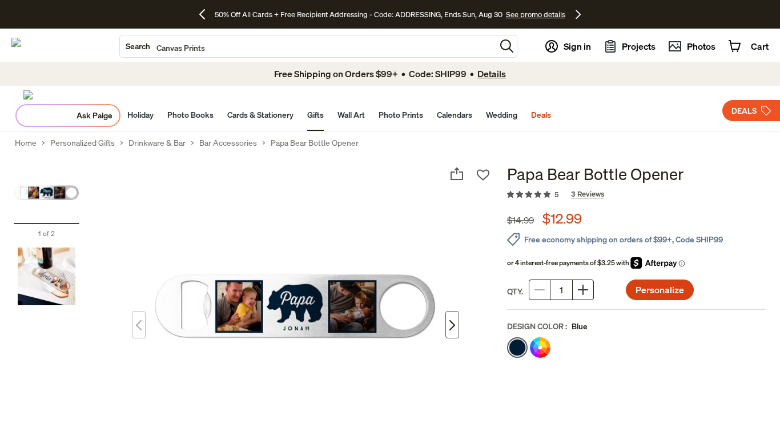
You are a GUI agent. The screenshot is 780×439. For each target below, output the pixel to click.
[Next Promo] (578, 14)
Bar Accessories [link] (228, 143)
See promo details (535, 14)
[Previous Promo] (206, 14)
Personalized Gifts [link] (82, 143)
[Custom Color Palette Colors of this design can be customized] (540, 347)
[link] (636, 195)
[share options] (457, 173)
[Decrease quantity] (539, 290)
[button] (507, 46)
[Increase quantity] (583, 290)
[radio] (517, 347)
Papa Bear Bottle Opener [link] (315, 143)
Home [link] (26, 143)
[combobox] (307, 46)
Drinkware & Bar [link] (157, 143)
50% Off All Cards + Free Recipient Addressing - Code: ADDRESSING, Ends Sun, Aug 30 (358, 14)
